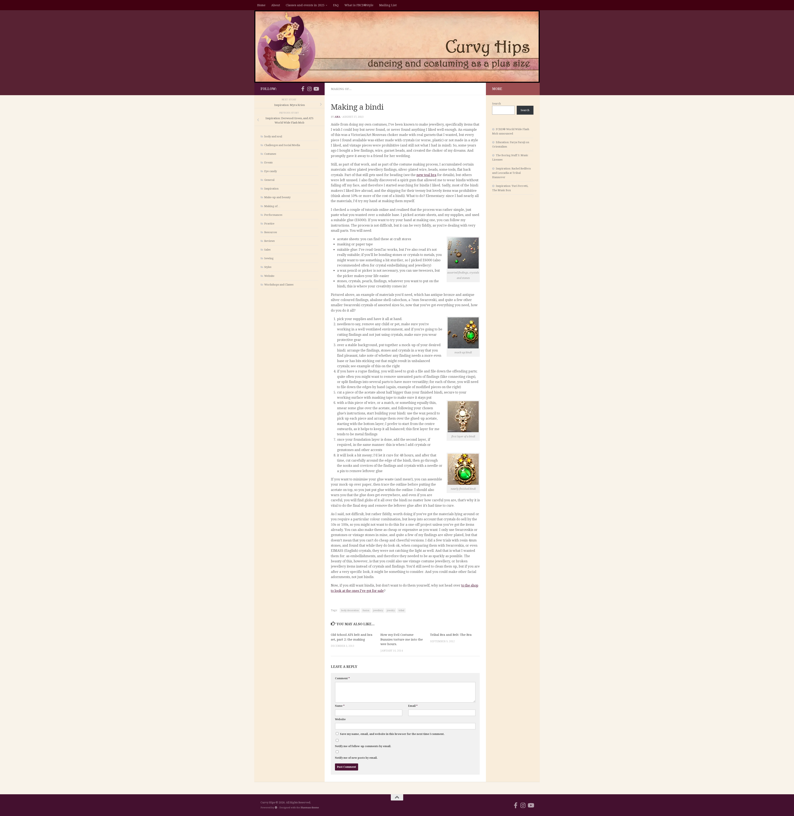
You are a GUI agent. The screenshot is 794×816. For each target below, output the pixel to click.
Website (340, 719)
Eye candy (270, 171)
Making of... (341, 89)
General (269, 179)
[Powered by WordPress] (276, 807)
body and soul (273, 136)
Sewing (269, 258)
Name (339, 705)
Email (412, 705)
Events (268, 162)
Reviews (269, 240)
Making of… (272, 206)
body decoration (350, 610)
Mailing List (388, 5)
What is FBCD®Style (358, 5)
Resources (270, 232)
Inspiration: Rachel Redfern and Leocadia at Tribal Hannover (511, 173)
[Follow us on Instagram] (309, 88)
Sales (267, 249)
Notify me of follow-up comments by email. (363, 746)
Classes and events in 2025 (305, 5)
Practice (269, 223)
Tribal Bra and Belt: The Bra (451, 635)
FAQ (336, 5)
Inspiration (271, 188)
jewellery (378, 610)
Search (496, 103)
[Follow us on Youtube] (315, 88)
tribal (401, 610)
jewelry (391, 610)
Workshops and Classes (278, 284)
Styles (267, 267)
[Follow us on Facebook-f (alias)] (302, 88)
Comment (342, 678)
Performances (273, 214)
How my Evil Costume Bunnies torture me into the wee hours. (401, 639)
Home (261, 5)
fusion (366, 610)
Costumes (270, 153)
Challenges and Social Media (282, 145)
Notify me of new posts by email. (356, 757)
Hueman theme (310, 807)
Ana (337, 116)
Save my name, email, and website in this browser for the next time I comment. (392, 734)
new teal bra (426, 175)
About (275, 5)
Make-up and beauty (277, 197)
